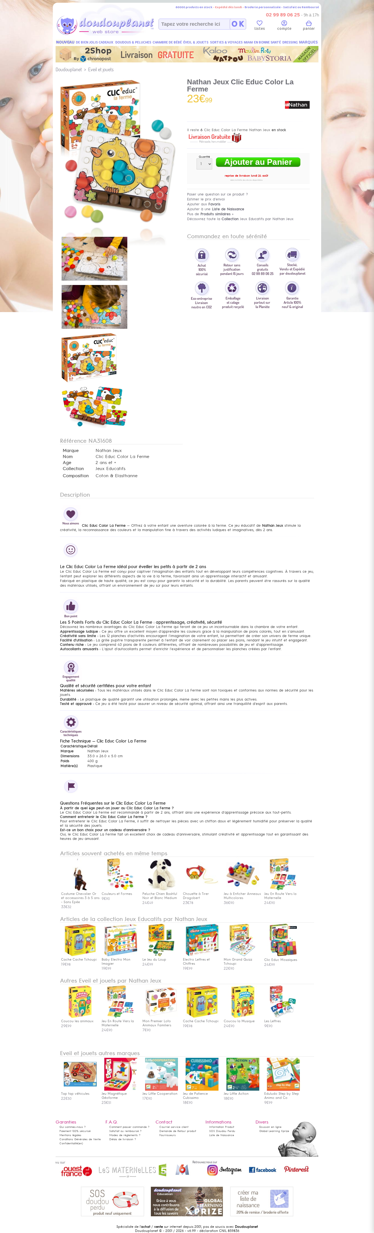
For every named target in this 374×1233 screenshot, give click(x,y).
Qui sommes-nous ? (72, 1126)
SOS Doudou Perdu (222, 1131)
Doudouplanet (69, 69)
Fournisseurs (167, 1135)
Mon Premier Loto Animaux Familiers (156, 1023)
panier (309, 28)
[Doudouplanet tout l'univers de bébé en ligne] (116, 34)
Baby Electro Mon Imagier (116, 962)
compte (284, 28)
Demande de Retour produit (177, 1131)
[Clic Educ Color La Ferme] (94, 281)
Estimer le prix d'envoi (206, 199)
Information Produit (221, 1126)
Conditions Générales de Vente (80, 1139)
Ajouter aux (203, 204)
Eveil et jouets (101, 69)
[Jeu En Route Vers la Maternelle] (283, 890)
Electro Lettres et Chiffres (196, 962)
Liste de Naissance (221, 1135)
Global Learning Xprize (274, 1131)
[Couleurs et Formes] (121, 890)
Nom (68, 456)
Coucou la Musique (239, 1021)
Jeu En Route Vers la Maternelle (118, 1023)
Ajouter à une (215, 209)
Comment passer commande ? (129, 1126)
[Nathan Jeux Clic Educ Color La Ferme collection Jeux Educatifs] (121, 224)
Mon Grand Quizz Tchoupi (238, 962)
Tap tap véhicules (75, 1094)
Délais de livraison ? (122, 1139)
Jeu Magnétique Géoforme (114, 1096)
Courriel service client (173, 1126)
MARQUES (308, 42)
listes (259, 28)
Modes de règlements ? (124, 1135)
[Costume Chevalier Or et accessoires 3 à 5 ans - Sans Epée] (80, 890)
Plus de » (210, 214)
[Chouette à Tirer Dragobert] (202, 890)
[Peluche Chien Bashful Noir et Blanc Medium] (161, 890)
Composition (76, 475)
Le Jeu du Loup (154, 959)
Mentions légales (70, 1135)
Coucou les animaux (77, 1021)
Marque (71, 450)
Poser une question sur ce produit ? (217, 194)
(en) (80, 1143)
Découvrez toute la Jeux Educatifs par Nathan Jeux (240, 219)
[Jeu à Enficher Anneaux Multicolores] (243, 890)
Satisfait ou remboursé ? (125, 1131)
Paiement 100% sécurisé (75, 1131)
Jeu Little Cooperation (159, 1094)
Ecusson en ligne (270, 1126)
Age (67, 462)
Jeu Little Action (236, 1094)
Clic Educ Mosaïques (280, 960)
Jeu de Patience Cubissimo (195, 1096)
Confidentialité (68, 1143)
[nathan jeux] (297, 116)
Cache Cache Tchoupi (79, 959)
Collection (73, 468)
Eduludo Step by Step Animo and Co (281, 1096)
